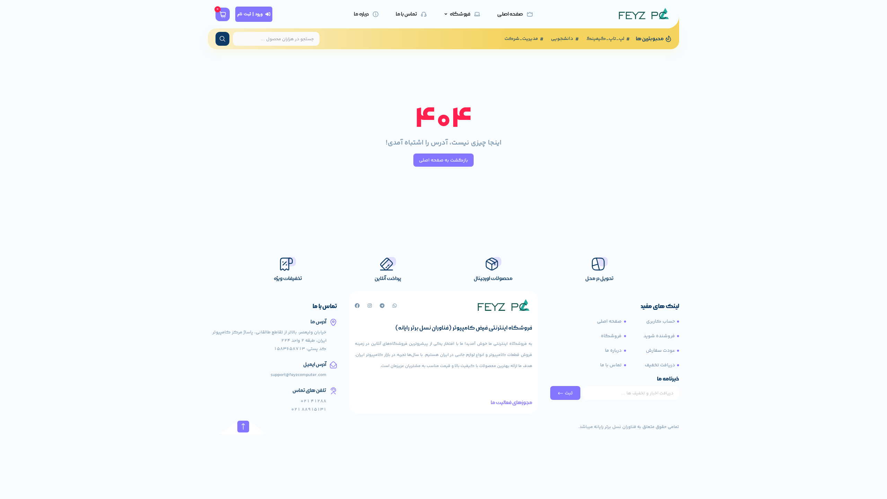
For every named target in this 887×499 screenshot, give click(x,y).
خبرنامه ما (668, 379)
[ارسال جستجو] (222, 39)
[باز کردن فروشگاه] (446, 14)
